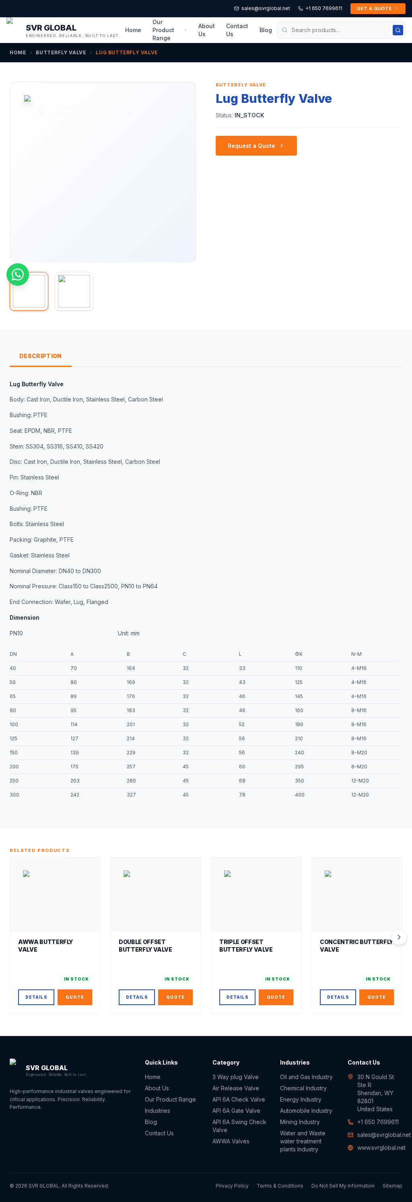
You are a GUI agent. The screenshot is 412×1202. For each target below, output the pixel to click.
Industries (157, 1110)
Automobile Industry (306, 1110)
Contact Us (237, 30)
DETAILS (36, 997)
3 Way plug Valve (235, 1076)
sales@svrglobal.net (265, 8)
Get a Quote (374, 8)
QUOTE (75, 997)
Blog (266, 30)
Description (40, 355)
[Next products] (399, 937)
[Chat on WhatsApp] (17, 274)
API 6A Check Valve (238, 1099)
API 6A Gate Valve (236, 1110)
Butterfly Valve (61, 52)
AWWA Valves (230, 1141)
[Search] (398, 30)
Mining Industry (300, 1121)
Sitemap (392, 1186)
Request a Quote (251, 145)
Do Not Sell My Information (343, 1186)
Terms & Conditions (280, 1186)
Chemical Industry (303, 1088)
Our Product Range (163, 29)
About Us (206, 30)
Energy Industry (300, 1099)
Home (133, 30)
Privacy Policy (232, 1186)
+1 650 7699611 (323, 8)
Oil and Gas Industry (306, 1076)
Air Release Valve (235, 1088)
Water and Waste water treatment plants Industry (302, 1141)
